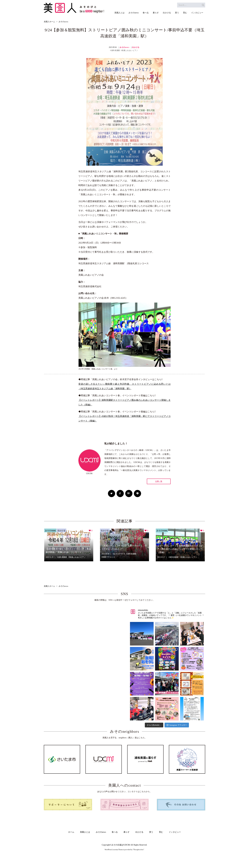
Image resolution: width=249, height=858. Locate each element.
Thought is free (138, 849)
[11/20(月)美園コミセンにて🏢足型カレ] (192, 684)
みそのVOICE (119, 554)
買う (151, 832)
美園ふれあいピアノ (130, 50)
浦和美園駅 (115, 50)
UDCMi (126, 845)
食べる (115, 832)
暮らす (126, 832)
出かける (135, 47)
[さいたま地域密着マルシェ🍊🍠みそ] (167, 684)
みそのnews (124, 47)
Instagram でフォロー (178, 725)
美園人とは (85, 832)
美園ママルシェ (108, 557)
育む (161, 832)
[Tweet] (111, 493)
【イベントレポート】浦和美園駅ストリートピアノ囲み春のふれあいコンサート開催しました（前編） (180, 549)
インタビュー (175, 832)
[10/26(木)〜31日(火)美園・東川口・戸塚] (142, 684)
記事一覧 (158, 481)
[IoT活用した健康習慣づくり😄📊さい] (192, 709)
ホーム (71, 832)
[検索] (203, 5)
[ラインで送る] (137, 493)
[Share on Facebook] (120, 493)
